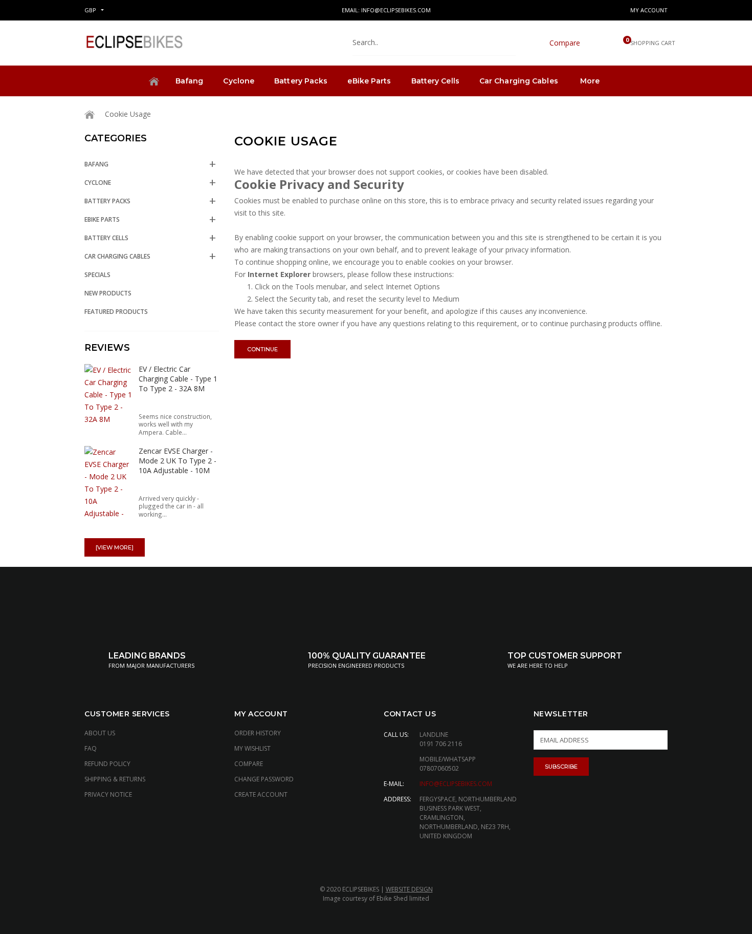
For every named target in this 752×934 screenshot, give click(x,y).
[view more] (115, 547)
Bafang (189, 81)
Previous (180, 347)
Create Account (260, 794)
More (590, 81)
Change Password (264, 779)
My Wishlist (252, 748)
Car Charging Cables (518, 81)
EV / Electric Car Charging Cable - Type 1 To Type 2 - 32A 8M (178, 378)
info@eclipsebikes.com (455, 783)
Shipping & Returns (114, 779)
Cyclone (238, 81)
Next (193, 347)
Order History (257, 733)
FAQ (90, 748)
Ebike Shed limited (403, 898)
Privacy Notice (108, 794)
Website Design (409, 889)
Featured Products (116, 311)
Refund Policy (107, 763)
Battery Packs (300, 81)
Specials (97, 274)
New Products (107, 293)
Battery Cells (435, 81)
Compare (248, 763)
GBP (90, 10)
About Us (99, 733)
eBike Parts (369, 81)
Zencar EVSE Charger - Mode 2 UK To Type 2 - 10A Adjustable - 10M (177, 460)
